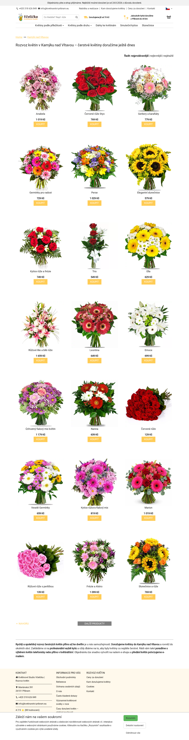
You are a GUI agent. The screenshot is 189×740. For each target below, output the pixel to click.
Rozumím (130, 718)
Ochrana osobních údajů (68, 686)
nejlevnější (156, 55)
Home (19, 37)
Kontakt (151, 8)
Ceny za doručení (136, 8)
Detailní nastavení (134, 725)
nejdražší (168, 55)
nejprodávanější (139, 55)
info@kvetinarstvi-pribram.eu (54, 8)
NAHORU (23, 623)
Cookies (90, 686)
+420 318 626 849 (27, 8)
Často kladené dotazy (66, 696)
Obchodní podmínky (66, 677)
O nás (59, 691)
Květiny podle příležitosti (48, 25)
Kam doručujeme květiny (113, 8)
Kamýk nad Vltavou (38, 37)
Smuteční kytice (129, 25)
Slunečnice (148, 25)
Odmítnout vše (133, 733)
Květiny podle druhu (79, 25)
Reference (61, 682)
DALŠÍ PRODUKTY (95, 623)
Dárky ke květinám (106, 25)
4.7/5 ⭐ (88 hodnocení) (28, 710)
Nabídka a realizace (89, 8)
